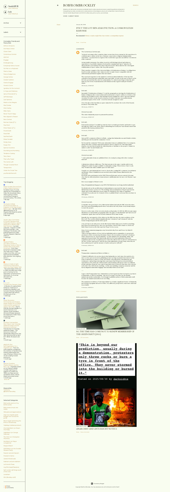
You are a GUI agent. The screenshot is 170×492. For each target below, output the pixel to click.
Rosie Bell (7, 133)
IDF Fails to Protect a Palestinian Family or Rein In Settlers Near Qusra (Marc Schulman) (12, 246)
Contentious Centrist (10, 54)
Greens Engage (8, 82)
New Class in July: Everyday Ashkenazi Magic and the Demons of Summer (12, 325)
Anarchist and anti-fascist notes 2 (96, 428)
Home (65, 16)
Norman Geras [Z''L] (10, 122)
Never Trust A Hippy (10, 114)
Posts (8, 486)
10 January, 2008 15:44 (88, 287)
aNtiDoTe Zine (8, 344)
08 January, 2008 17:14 (88, 107)
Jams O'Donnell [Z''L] (10, 94)
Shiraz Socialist (8, 139)
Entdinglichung (8, 63)
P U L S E (6, 283)
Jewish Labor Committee (11, 220)
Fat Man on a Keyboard (11, 68)
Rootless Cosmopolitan (11, 322)
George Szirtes (8, 77)
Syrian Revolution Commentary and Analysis (12, 301)
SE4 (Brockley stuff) (10, 477)
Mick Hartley (7, 108)
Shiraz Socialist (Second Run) (12, 187)
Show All (6, 379)
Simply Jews (7, 142)
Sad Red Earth (8, 136)
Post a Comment (81, 291)
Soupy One (7, 145)
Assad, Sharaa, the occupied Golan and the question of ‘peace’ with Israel (12, 305)
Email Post (83, 42)
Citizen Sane (7, 51)
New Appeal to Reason (11, 116)
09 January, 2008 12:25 (88, 197)
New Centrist (8, 119)
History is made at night (11, 264)
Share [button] (58, 24)
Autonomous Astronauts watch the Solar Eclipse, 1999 (12, 266)
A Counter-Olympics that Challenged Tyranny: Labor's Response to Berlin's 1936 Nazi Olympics (12, 224)
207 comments (84, 337)
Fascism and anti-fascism (11, 453)
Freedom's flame (9, 456)
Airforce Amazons (9, 46)
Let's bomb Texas (9, 464)
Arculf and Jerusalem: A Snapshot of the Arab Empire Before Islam (12, 207)
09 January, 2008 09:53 (88, 130)
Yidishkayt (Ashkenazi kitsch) (12, 425)
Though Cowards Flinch (11, 165)
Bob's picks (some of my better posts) (11, 404)
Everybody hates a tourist (11, 65)
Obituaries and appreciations (12, 412)
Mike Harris (7, 111)
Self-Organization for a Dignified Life (10, 347)
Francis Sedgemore (10, 74)
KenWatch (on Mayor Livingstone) (10, 442)
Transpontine (8, 167)
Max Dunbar (7, 105)
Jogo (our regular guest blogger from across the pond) (11, 416)
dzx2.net (6, 57)
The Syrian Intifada (9, 204)
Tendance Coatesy (9, 153)
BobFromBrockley (79, 5)
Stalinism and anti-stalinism (12, 461)
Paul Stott (7, 125)
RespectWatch (8, 446)
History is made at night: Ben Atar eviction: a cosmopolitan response (104, 36)
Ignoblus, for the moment (12, 88)
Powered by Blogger (99, 483)
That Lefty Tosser (9, 159)
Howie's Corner (8, 85)
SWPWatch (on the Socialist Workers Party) (12, 449)
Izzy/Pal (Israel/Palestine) (11, 467)
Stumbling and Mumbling (11, 150)
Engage (6, 60)
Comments (10, 487)
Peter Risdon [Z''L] (9, 128)
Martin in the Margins (10, 102)
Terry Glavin (7, 156)
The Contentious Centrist (89, 52)
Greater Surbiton (9, 80)
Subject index (73, 16)
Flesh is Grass (8, 71)
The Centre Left (8, 162)
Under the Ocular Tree (10, 170)
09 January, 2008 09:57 (88, 150)
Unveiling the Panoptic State (12, 284)
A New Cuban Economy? (11, 188)
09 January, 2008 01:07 (88, 117)
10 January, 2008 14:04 (88, 245)
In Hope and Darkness (10, 91)
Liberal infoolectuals (10, 459)
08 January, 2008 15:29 (88, 85)
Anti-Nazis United (9, 48)
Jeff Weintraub (8, 97)
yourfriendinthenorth (10, 173)
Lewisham (7, 474)
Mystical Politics (8, 242)
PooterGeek (7, 131)
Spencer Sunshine (9, 148)
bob (83, 90)
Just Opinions (8, 99)
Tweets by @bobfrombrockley (9, 390)
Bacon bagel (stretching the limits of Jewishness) (12, 421)
